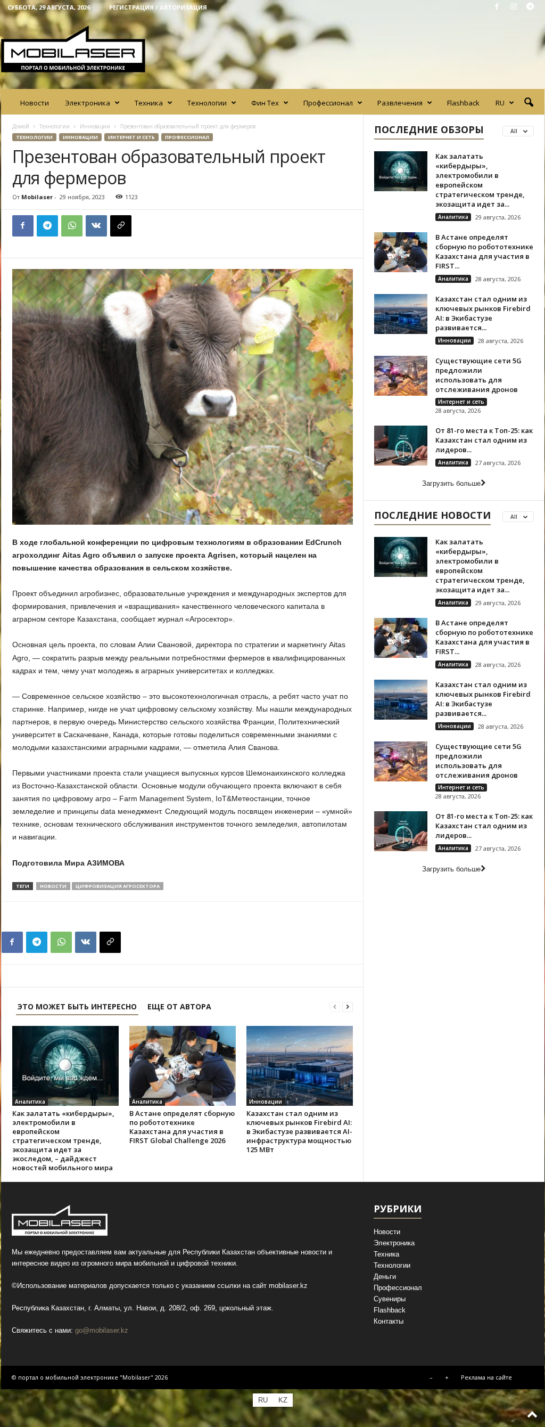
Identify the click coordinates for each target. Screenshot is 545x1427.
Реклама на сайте (486, 1377)
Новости (34, 103)
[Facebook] (497, 7)
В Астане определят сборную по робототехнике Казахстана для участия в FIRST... (484, 251)
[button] (528, 103)
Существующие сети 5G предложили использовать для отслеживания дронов (478, 375)
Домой (20, 126)
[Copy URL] (120, 226)
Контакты (388, 1321)
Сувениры (390, 1299)
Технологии (207, 103)
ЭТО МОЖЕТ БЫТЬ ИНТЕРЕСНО (77, 1006)
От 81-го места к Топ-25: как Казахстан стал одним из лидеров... (484, 440)
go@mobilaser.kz (101, 1330)
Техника (149, 103)
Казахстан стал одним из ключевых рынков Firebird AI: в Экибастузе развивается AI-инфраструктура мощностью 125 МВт (299, 1131)
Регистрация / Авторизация (158, 7)
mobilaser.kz (288, 1286)
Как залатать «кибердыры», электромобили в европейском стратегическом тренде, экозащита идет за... (480, 180)
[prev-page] (334, 1006)
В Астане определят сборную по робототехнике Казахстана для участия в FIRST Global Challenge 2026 (182, 1126)
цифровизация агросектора (118, 886)
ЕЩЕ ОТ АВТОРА (179, 1006)
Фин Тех (265, 103)
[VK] (96, 226)
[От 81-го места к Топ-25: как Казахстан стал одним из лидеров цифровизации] (400, 446)
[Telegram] (530, 7)
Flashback (463, 103)
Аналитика (30, 1101)
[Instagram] (513, 7)
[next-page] (347, 1006)
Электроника (87, 103)
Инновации (95, 126)
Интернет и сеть (131, 137)
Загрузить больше (451, 483)
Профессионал (328, 103)
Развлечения (400, 103)
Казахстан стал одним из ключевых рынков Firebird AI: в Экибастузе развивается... (483, 313)
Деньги (385, 1277)
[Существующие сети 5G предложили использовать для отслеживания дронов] (400, 376)
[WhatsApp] (71, 226)
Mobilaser (37, 197)
